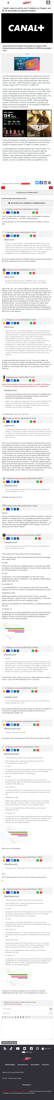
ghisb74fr (18, 209)
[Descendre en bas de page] (15, 212)
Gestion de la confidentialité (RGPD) (13, 1072)
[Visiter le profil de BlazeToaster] (4, 535)
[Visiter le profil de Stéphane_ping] (4, 478)
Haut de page (26, 1084)
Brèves (26, 1091)
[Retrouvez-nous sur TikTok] (11, 1048)
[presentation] (3, 1017)
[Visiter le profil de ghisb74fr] (4, 209)
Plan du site (45, 1064)
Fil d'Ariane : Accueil (8, 1091)
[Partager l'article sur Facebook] (42, 183)
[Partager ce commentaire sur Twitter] (12, 212)
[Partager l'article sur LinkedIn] (46, 183)
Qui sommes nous (23, 1064)
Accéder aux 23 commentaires (27, 192)
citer (8, 213)
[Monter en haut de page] (18, 212)
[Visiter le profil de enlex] (4, 377)
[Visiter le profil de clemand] (4, 647)
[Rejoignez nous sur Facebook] (31, 1048)
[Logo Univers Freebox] (27, 2)
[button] (2, 1017)
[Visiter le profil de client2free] (4, 721)
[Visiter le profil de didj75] (4, 270)
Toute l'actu (19, 1091)
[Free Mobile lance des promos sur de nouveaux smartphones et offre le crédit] (3, 187)
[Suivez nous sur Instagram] (38, 1048)
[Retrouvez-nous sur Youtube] (18, 1048)
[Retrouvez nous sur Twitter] (25, 1048)
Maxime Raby (25, 183)
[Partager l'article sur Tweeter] (37, 183)
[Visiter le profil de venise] (4, 232)
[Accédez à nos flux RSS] (5, 1048)
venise (16, 232)
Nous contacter (35, 1064)
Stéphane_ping (20, 478)
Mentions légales (10, 1064)
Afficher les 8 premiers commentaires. (28, 203)
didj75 (16, 270)
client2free (18, 721)
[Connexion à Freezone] (48, 2)
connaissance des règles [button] (14, 1004)
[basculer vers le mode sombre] (8, 3)
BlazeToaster (19, 535)
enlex (16, 377)
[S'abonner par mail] (50, 183)
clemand (17, 647)
